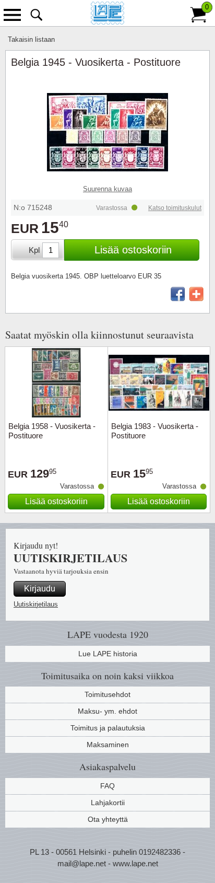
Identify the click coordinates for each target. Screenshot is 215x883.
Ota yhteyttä (108, 819)
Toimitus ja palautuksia (107, 728)
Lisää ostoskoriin (133, 249)
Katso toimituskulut (174, 208)
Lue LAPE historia (107, 653)
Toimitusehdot (107, 694)
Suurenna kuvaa (107, 189)
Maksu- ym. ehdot (107, 711)
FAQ (107, 786)
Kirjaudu (39, 588)
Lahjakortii (108, 802)
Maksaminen (108, 744)
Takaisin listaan (31, 39)
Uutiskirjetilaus (36, 604)
